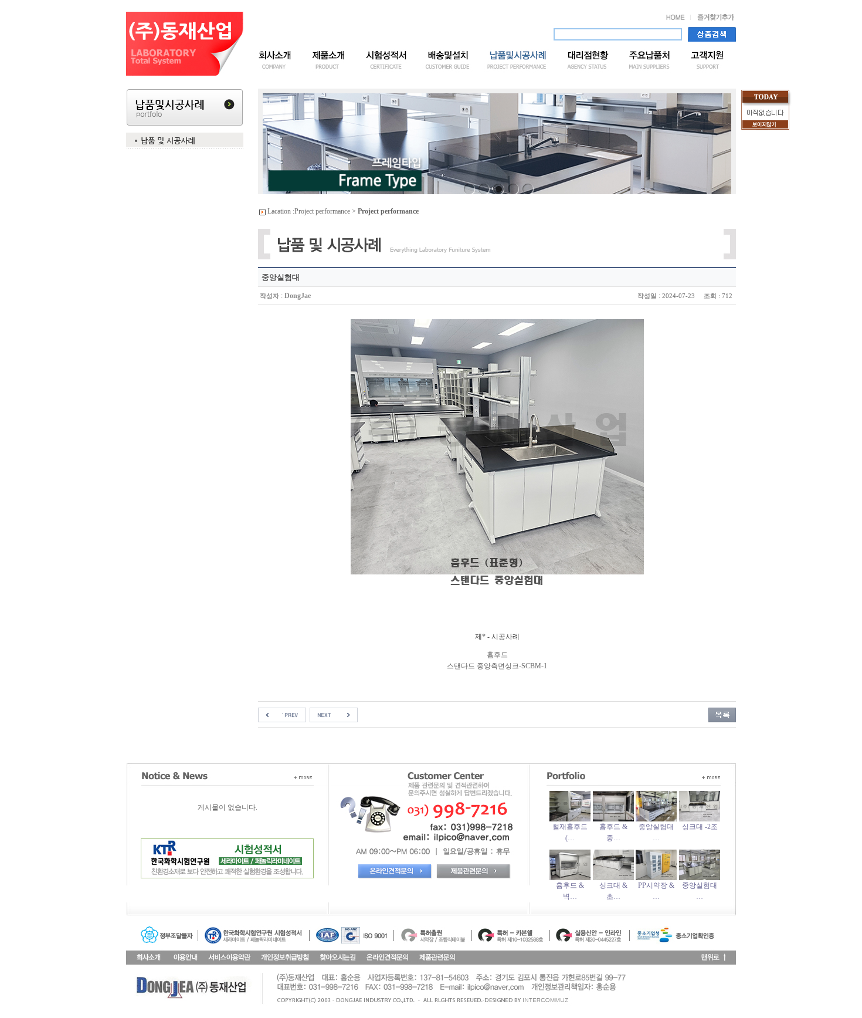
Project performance (322, 211)
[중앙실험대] (334, 714)
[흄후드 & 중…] (613, 819)
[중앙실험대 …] (656, 819)
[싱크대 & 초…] (613, 878)
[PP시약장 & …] (656, 878)
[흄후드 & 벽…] (569, 878)
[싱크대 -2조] (699, 819)
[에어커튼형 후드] (282, 714)
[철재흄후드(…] (569, 819)
